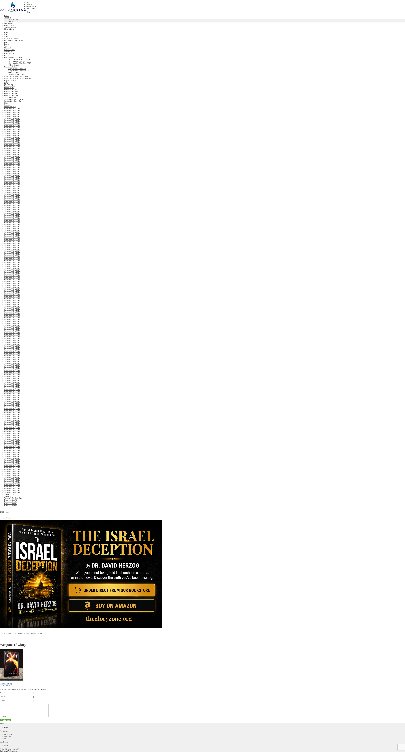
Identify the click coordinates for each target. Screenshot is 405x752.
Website (2, 701)
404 (5, 34)
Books (6, 16)
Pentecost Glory (9, 86)
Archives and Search (11, 38)
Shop (6, 103)
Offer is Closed (13, 65)
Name (2, 693)
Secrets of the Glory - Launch (14, 99)
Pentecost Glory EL (10, 90)
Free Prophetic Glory (11, 67)
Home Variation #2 (10, 500)
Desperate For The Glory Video (19, 59)
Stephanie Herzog (10, 27)
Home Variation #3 (10, 504)
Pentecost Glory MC (11, 93)
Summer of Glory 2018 (12, 492)
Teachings (7, 18)
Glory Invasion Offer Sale (17, 61)
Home (6, 33)
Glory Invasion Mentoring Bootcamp (16, 76)
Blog (5, 42)
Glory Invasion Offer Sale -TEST (19, 63)
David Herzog (9, 25)
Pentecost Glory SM (11, 95)
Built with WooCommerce (9, 751)
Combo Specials (9, 50)
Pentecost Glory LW (11, 91)
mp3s (6, 82)
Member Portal (31, 6)
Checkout (29, 4)
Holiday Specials (10, 80)
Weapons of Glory (23, 633)
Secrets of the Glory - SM (12, 101)
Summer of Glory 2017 (12, 109)
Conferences (8, 23)
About (6, 36)
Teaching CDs (13, 19)
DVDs (10, 21)
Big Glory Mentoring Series (13, 40)
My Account (8, 84)
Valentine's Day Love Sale (13, 498)
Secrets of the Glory (11, 97)
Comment (4, 716)
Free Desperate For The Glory (14, 57)
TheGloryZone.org (32, 8)
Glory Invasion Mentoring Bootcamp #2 (17, 78)
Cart (27, 2)
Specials (7, 105)
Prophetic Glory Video (16, 74)
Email (2, 697)
